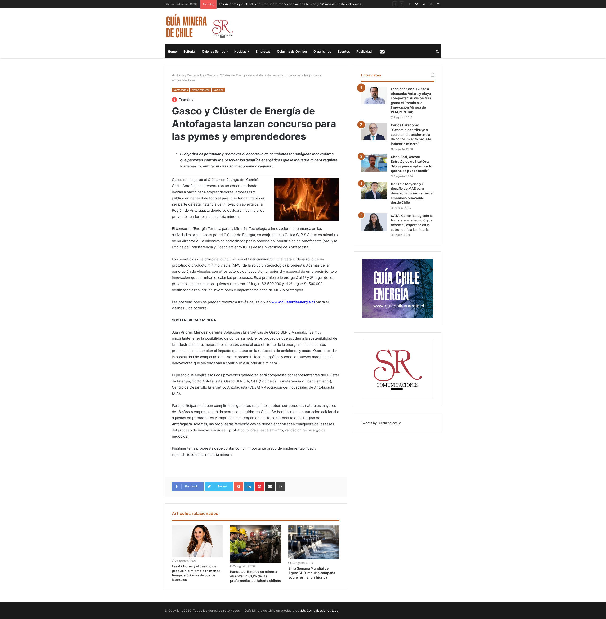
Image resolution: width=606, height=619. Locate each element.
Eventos (344, 51)
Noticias (240, 51)
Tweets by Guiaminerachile (381, 423)
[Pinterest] (259, 486)
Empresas (263, 51)
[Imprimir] (280, 486)
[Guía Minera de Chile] (199, 26)
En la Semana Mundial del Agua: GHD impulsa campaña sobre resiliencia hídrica (311, 572)
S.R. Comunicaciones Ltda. (319, 610)
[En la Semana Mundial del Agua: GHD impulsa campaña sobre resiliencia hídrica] (313, 542)
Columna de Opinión (292, 51)
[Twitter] (416, 4)
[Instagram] (430, 4)
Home (172, 51)
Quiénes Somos (213, 51)
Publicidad (364, 51)
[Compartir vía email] (270, 486)
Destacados (195, 75)
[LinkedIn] (423, 4)
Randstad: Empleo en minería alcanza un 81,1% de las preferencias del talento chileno (255, 576)
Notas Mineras (200, 90)
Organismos (322, 51)
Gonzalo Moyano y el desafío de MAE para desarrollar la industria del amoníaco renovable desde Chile (412, 193)
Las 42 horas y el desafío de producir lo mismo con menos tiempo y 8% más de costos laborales (290, 4)
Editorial (189, 51)
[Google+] (238, 486)
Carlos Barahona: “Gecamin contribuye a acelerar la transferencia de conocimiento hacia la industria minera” (411, 134)
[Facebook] (409, 4)
